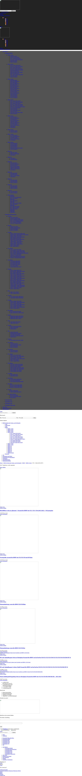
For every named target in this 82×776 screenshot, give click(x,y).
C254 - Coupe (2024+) (15, 360)
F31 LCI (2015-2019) (14, 92)
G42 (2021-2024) (13, 75)
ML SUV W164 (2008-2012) (16, 386)
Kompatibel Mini (8, 399)
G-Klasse (9, 295)
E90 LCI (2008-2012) (14, 81)
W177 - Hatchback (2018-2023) (16, 219)
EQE (9, 290)
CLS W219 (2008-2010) (15, 262)
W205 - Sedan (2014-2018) (15, 235)
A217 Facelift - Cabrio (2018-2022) (17, 306)
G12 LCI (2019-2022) (14, 138)
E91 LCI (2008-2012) (14, 83)
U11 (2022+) (13, 154)
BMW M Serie (11, 195)
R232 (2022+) (13, 397)
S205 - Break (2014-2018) (15, 238)
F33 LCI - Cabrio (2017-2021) (16, 104)
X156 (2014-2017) (14, 343)
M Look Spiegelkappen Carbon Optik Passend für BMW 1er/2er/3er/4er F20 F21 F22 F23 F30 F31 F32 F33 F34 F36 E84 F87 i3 (34, 667)
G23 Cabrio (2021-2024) (15, 110)
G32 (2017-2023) (13, 130)
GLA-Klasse (10, 342)
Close (1, 411)
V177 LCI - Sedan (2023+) (15, 223)
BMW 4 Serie (10, 99)
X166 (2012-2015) (14, 375)
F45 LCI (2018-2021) (14, 71)
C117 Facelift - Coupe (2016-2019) (17, 250)
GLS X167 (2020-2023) (15, 380)
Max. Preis (19, 417)
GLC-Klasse (10, 354)
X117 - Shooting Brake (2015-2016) (17, 251)
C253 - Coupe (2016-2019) (15, 357)
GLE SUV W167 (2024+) (15, 366)
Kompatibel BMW (9, 53)
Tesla (6, 426)
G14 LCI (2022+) (13, 144)
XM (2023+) (12, 212)
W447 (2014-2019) (14, 327)
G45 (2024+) (13, 169)
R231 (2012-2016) (14, 395)
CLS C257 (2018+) (14, 265)
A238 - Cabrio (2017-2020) (15, 287)
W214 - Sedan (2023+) (15, 288)
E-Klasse (9, 269)
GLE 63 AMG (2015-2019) (16, 371)
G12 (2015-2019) (13, 137)
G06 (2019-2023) (13, 187)
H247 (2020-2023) (14, 345)
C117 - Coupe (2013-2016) (15, 249)
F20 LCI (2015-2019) (14, 57)
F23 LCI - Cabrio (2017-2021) (16, 68)
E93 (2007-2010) (13, 87)
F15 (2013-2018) (13, 180)
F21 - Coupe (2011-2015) (15, 58)
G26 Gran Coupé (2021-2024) (16, 112)
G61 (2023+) (13, 127)
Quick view (2, 507)
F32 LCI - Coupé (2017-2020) (16, 102)
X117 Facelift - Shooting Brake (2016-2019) (19, 253)
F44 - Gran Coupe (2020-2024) (16, 74)
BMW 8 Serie (10, 142)
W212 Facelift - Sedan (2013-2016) (17, 271)
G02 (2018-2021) (13, 174)
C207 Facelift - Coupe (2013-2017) (17, 275)
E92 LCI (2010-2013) (14, 86)
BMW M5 (12, 205)
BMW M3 (12, 199)
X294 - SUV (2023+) (14, 292)
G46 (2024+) (13, 176)
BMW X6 (10, 184)
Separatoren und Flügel (7, 456)
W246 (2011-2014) (14, 226)
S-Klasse (9, 300)
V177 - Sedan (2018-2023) (15, 222)
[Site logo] (10, 9)
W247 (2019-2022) (14, 228)
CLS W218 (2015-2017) (15, 264)
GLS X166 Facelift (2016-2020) (16, 381)
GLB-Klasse (10, 349)
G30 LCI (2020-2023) (14, 122)
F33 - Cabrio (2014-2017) (15, 103)
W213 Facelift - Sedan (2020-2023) (17, 280)
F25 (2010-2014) (13, 162)
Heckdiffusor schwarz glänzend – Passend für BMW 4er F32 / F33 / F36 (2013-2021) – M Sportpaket (26, 510)
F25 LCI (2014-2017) (14, 164)
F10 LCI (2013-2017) (14, 118)
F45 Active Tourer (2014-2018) (16, 69)
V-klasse (9, 325)
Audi (6, 424)
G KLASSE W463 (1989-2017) (16, 296)
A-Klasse (9, 216)
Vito (8, 331)
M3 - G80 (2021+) (14, 200)
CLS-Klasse (10, 259)
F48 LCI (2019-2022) (14, 153)
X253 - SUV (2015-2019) (15, 355)
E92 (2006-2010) (13, 84)
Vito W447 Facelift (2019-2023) (16, 335)
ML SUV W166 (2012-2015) (16, 387)
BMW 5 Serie (10, 115)
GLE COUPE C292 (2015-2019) (17, 367)
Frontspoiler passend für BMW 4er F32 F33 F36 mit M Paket (16, 557)
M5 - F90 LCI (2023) (14, 207)
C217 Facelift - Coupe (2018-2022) (17, 304)
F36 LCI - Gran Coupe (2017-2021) (17, 106)
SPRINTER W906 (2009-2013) (16, 316)
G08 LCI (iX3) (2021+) (15, 168)
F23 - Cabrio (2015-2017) (15, 67)
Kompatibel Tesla (8, 401)
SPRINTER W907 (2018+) (15, 318)
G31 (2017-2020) (13, 123)
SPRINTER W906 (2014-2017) (16, 317)
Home (1, 463)
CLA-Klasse (10, 248)
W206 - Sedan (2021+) (15, 245)
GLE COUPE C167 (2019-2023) (17, 368)
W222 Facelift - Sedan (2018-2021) (17, 302)
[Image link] (20, 713)
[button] (3, 514)
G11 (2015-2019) (13, 135)
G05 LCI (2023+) (13, 182)
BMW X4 (10, 172)
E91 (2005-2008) (13, 82)
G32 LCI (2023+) (13, 131)
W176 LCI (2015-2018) (15, 218)
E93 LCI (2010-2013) (14, 88)
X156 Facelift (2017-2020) (15, 344)
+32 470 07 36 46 (4, 12)
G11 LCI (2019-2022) (14, 136)
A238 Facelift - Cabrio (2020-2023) (17, 286)
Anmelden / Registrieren (7, 759)
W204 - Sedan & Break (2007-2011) (17, 233)
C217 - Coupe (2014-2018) (15, 303)
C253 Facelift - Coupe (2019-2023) (17, 358)
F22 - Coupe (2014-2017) (15, 65)
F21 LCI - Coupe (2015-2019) (16, 59)
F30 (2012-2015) (13, 89)
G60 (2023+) (13, 126)
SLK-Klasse (10, 310)
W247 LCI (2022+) (14, 230)
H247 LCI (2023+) (14, 347)
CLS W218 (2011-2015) (15, 263)
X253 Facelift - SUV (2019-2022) (17, 356)
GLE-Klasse (10, 363)
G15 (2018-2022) (13, 145)
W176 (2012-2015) (14, 217)
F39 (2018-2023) (13, 159)
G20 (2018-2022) (13, 94)
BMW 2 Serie (10, 64)
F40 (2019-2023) (13, 60)
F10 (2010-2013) (13, 117)
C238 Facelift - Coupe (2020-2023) (17, 285)
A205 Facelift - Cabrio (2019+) (16, 243)
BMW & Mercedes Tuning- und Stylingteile (11, 423)
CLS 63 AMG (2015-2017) (15, 266)
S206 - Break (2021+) (14, 246)
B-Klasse (9, 225)
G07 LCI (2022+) (13, 192)
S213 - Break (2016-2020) (15, 281)
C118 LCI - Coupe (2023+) (15, 255)
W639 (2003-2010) (14, 332)
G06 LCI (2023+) (13, 188)
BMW (6, 427)
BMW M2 (12, 196)
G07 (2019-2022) (13, 191)
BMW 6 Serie (10, 129)
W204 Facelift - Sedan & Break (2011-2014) (19, 234)
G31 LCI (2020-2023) (14, 125)
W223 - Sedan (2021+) (15, 308)
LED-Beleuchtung (6, 459)
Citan (9, 320)
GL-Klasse (10, 373)
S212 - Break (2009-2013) (15, 272)
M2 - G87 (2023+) (14, 198)
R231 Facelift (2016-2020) (15, 311)
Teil (3, 455)
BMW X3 (10, 161)
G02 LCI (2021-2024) (14, 175)
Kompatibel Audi (8, 403)
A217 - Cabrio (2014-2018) (15, 305)
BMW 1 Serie (10, 55)
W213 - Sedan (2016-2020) (15, 279)
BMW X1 (10, 151)
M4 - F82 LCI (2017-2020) (15, 203)
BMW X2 (10, 157)
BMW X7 (10, 190)
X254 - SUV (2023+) (14, 359)
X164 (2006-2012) (14, 374)
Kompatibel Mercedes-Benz (10, 214)
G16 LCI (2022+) (13, 149)
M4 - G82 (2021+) (14, 204)
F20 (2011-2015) (13, 56)
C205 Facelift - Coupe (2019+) (16, 241)
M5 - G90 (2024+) (14, 208)
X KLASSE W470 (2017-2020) (16, 340)
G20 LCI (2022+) (13, 95)
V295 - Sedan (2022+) (14, 293)
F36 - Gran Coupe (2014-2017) (16, 105)
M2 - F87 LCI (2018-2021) (15, 197)
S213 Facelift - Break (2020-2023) (17, 282)
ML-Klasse (10, 383)
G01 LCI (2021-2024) (14, 166)
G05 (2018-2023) (13, 181)
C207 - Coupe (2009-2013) (15, 274)
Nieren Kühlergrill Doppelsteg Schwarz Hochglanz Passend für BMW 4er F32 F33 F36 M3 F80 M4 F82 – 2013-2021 (30, 676)
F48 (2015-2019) (13, 152)
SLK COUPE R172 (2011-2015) (17, 312)
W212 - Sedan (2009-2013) (15, 270)
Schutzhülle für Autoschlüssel (9, 457)
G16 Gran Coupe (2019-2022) (16, 148)
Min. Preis (2, 417)
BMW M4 (12, 201)
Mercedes (7, 454)
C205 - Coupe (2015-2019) (15, 240)
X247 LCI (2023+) (14, 351)
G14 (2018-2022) (13, 143)
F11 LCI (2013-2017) (14, 120)
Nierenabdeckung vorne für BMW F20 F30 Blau (13, 604)
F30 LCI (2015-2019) (14, 90)
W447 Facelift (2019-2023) (15, 326)
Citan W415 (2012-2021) (15, 321)
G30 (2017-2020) (13, 121)
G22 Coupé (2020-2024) (15, 107)
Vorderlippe (5, 458)
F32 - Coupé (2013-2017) (15, 100)
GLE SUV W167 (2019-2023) (16, 365)
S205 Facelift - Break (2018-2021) (17, 239)
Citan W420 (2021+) (14, 323)
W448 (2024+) (13, 328)
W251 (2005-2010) (14, 390)
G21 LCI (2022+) (13, 97)
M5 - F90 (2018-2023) (14, 206)
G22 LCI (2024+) (13, 109)
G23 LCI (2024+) (13, 111)
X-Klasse (9, 339)
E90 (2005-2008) (13, 80)
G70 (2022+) (13, 139)
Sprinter (9, 314)
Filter (35, 417)
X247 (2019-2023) (14, 350)
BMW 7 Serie (10, 134)
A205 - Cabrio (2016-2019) (15, 242)
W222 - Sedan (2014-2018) (15, 301)
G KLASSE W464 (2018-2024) (16, 297)
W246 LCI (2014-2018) (15, 227)
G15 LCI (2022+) (13, 146)
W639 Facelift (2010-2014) (15, 333)
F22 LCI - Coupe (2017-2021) (16, 66)
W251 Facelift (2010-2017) (15, 391)
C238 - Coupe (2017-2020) (15, 284)
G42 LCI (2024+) (13, 76)
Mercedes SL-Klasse (12, 394)
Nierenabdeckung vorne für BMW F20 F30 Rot (12, 648)
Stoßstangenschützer (7, 460)
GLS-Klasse (10, 378)
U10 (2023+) (13, 158)
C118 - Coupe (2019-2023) (15, 254)
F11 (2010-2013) (13, 119)
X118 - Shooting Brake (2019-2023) (17, 256)
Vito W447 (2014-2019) (15, 334)
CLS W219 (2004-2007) (15, 261)
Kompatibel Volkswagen (10, 405)
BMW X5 (10, 178)
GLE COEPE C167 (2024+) (16, 370)
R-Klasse (9, 389)
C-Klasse (9, 232)
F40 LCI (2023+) (13, 61)
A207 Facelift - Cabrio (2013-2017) (17, 278)
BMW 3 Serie (10, 79)
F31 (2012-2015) (13, 91)
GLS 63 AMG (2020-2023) (15, 379)
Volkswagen (7, 425)
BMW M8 (12, 211)
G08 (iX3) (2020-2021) (15, 167)
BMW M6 (12, 209)
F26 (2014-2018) (13, 173)
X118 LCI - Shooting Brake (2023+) (17, 257)
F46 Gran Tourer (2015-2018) (16, 72)
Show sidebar (3, 467)
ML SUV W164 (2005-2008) (16, 384)
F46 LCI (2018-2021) (14, 73)
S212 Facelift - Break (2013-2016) (17, 273)
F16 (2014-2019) (13, 185)
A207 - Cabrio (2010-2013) (15, 277)
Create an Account (3, 769)
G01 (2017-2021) (13, 165)
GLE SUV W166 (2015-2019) (16, 364)
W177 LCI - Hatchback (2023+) (16, 220)
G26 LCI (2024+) (13, 113)
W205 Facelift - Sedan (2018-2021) (17, 236)
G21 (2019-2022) (13, 96)
